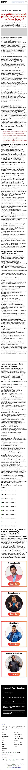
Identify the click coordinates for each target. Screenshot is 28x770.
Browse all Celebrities (18, 742)
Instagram (5, 752)
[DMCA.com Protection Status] (14, 767)
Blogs (3, 738)
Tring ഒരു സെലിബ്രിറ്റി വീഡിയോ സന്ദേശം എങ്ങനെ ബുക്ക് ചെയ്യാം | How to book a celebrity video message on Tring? (15, 140)
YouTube (12, 752)
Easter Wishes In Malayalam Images (10, 137)
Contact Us (4, 744)
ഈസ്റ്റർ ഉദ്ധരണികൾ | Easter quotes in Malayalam (13, 133)
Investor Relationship (18, 738)
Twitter (4, 754)
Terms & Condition (18, 734)
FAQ (2, 742)
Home (2, 10)
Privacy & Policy (17, 736)
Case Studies (4, 748)
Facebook (18, 752)
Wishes (6, 10)
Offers (3, 746)
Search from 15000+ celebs (18, 2)
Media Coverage (5, 736)
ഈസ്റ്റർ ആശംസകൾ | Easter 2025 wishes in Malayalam (15, 131)
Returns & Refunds (18, 744)
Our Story (4, 734)
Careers (15, 746)
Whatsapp (10, 754)
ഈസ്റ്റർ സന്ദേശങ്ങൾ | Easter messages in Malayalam (14, 135)
